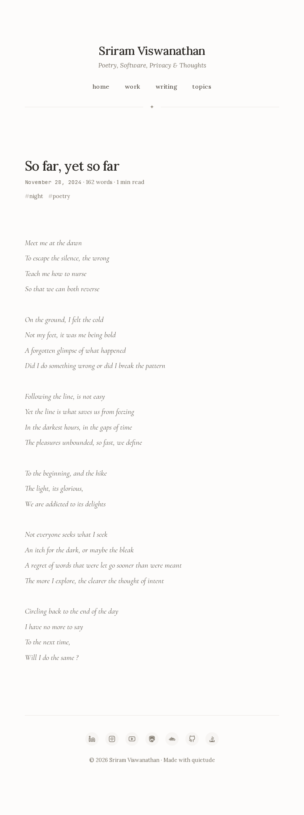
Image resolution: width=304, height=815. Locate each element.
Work (133, 86)
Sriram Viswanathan (152, 50)
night (36, 196)
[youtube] (132, 739)
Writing (166, 86)
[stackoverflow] (212, 739)
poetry (61, 196)
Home (101, 86)
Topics (201, 86)
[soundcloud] (172, 739)
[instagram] (112, 739)
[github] (192, 739)
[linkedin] (92, 739)
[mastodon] (152, 739)
